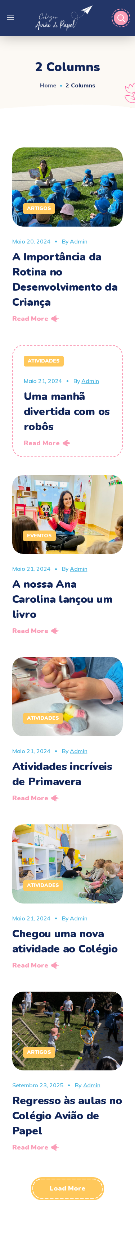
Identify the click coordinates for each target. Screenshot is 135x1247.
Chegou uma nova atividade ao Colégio (65, 941)
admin (78, 241)
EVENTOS (39, 535)
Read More (30, 318)
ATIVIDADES (44, 361)
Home (48, 85)
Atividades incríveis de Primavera (62, 774)
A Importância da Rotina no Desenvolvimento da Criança (65, 280)
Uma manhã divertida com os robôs (67, 411)
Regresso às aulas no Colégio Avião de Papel (67, 1115)
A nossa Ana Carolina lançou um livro (62, 599)
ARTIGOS (39, 208)
